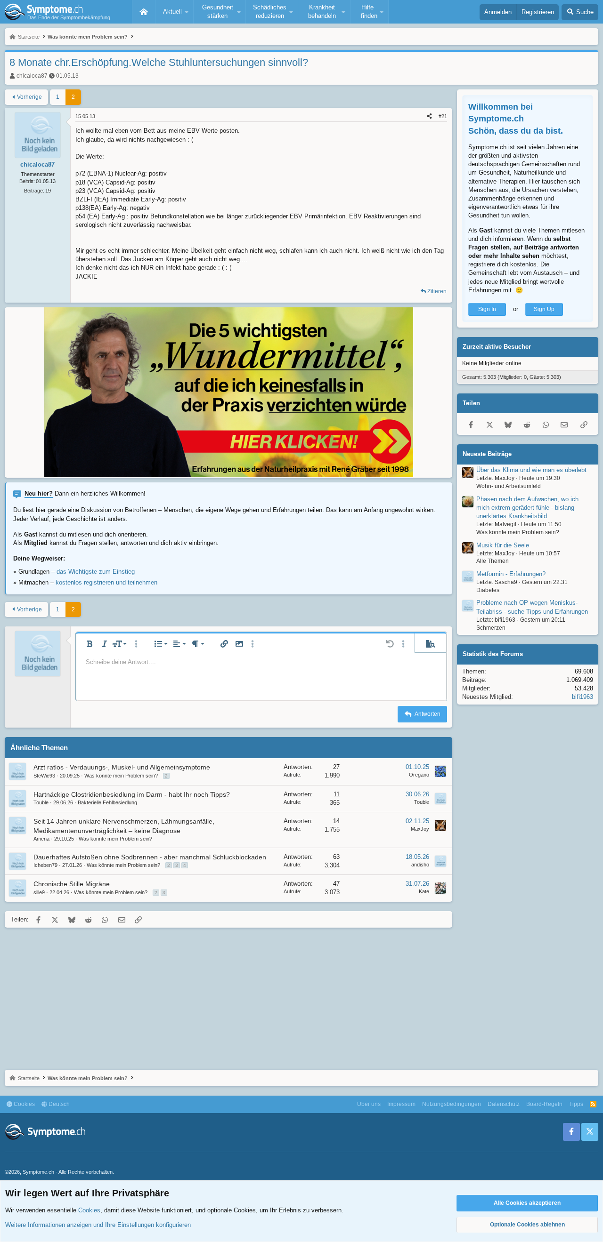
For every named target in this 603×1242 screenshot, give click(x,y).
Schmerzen (490, 628)
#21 (443, 116)
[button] (174, 12)
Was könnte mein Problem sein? (121, 775)
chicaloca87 (32, 75)
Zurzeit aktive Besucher (497, 346)
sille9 (39, 892)
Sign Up (544, 309)
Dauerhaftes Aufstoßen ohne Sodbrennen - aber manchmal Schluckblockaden (149, 857)
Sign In (487, 309)
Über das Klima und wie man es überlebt (531, 469)
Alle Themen (492, 561)
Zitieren (437, 291)
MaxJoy (420, 829)
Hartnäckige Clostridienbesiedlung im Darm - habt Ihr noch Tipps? (131, 794)
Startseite (143, 12)
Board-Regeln (544, 1104)
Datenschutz (504, 1104)
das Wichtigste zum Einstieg (96, 571)
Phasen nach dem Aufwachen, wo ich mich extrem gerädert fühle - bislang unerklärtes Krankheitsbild (527, 508)
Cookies (23, 1104)
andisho (420, 864)
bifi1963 (582, 696)
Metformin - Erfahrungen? (511, 573)
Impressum (401, 1104)
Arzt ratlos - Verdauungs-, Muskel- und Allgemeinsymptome (121, 767)
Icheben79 (45, 865)
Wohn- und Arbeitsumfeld (508, 486)
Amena (41, 838)
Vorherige (29, 97)
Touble (41, 802)
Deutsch (58, 1104)
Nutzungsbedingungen (451, 1104)
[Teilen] (429, 116)
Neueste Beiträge (487, 453)
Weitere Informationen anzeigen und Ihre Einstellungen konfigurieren (98, 1224)
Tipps (576, 1104)
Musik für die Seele (502, 544)
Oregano (419, 774)
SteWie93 (44, 775)
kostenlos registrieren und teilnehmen (106, 582)
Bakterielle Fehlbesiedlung (107, 802)
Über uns (369, 1104)
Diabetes (487, 590)
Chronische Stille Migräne (71, 884)
